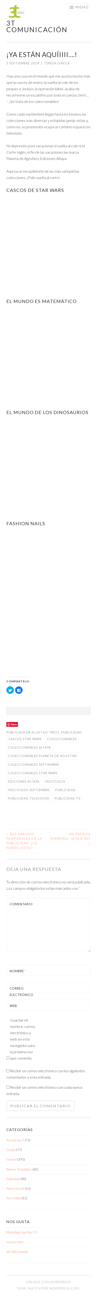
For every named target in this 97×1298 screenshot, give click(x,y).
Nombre (18, 971)
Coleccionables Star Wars (33, 773)
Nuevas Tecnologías (19, 1169)
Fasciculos (55, 781)
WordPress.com (64, 1288)
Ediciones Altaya (24, 781)
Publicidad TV (68, 798)
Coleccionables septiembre (33, 764)
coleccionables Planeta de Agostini (42, 756)
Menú (82, 7)
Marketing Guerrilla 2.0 (21, 1232)
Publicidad (71, 732)
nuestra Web (14, 1242)
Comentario (21, 904)
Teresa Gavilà (57, 63)
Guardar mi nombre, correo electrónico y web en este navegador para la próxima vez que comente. (22, 1039)
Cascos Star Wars (25, 739)
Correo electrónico (21, 995)
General (11, 1159)
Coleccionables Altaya (29, 747)
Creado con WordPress (48, 1282)
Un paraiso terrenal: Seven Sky (70, 838)
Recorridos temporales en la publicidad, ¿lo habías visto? (24, 841)
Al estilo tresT (45, 732)
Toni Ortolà (13, 1198)
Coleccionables (62, 739)
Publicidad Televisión (28, 798)
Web (13, 1006)
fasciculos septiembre (29, 790)
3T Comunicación (37, 26)
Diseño (11, 1150)
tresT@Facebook (17, 1252)
